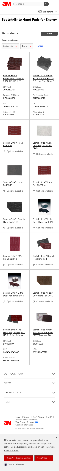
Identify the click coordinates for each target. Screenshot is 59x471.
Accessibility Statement (26, 420)
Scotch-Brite (8, 46)
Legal (17, 417)
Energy (25, 46)
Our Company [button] (14, 374)
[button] (14, 464)
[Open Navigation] (54, 4)
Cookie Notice (11, 451)
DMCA (49, 417)
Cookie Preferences (24, 425)
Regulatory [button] (12, 393)
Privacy (25, 417)
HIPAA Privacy (37, 417)
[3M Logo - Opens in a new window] (6, 4)
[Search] (46, 4)
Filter (49, 34)
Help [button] (7, 402)
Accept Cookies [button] (43, 458)
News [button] (8, 383)
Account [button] (48, 12)
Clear (40, 46)
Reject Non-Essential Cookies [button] (18, 458)
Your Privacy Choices (24, 422)
